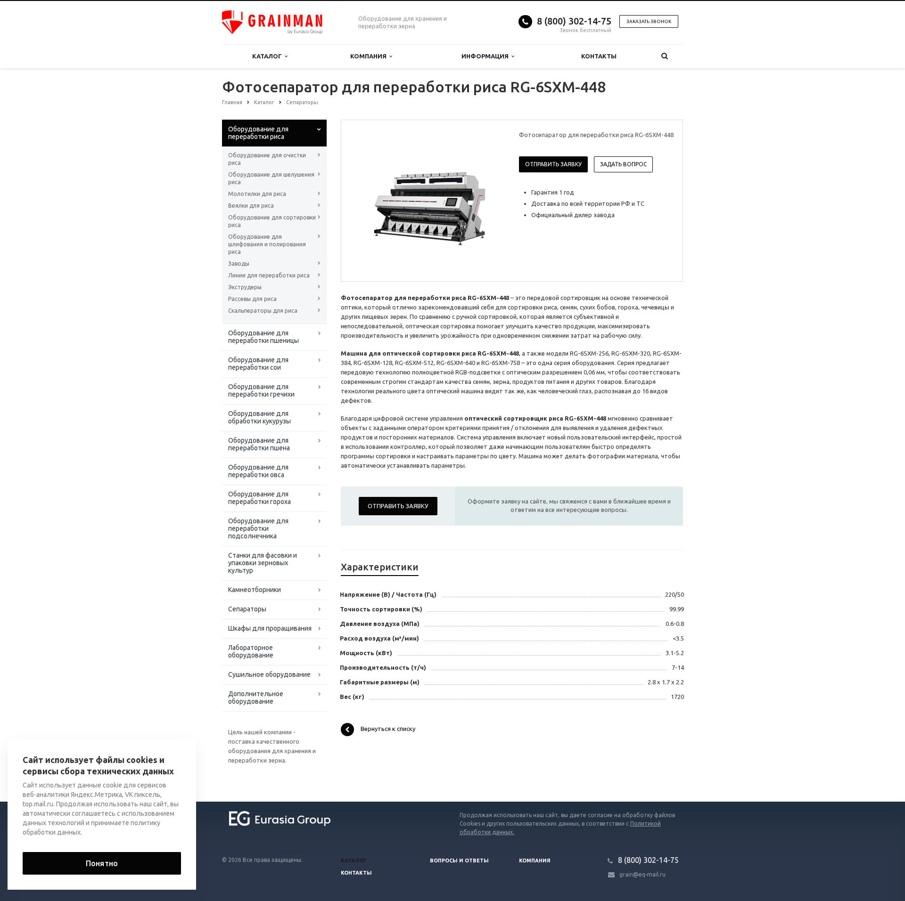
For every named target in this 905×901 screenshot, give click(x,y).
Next (488, 200)
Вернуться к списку (388, 729)
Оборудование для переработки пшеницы (263, 336)
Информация (486, 56)
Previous (368, 200)
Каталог (268, 56)
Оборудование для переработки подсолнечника (258, 528)
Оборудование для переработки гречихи (261, 390)
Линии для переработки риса (269, 275)
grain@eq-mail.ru (642, 874)
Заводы (238, 263)
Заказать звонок (648, 21)
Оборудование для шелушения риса (271, 178)
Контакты (599, 56)
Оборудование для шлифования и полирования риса (267, 244)
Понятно (102, 863)
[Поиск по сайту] (664, 56)
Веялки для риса (251, 206)
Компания (369, 56)
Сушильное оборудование (269, 674)
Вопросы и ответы (459, 860)
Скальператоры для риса (262, 311)
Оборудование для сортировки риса (272, 221)
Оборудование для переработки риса (258, 132)
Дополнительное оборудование (255, 697)
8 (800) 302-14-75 (574, 21)
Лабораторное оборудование (250, 651)
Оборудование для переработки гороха (259, 497)
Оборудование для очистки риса (267, 159)
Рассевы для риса (252, 299)
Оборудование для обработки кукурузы (259, 417)
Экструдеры (245, 287)
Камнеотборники (254, 589)
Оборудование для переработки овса (258, 471)
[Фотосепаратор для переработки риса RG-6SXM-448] (428, 201)
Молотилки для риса (257, 194)
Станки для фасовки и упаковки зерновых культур (262, 563)
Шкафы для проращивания (270, 628)
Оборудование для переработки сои (258, 363)
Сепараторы (247, 609)
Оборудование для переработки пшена (259, 444)
